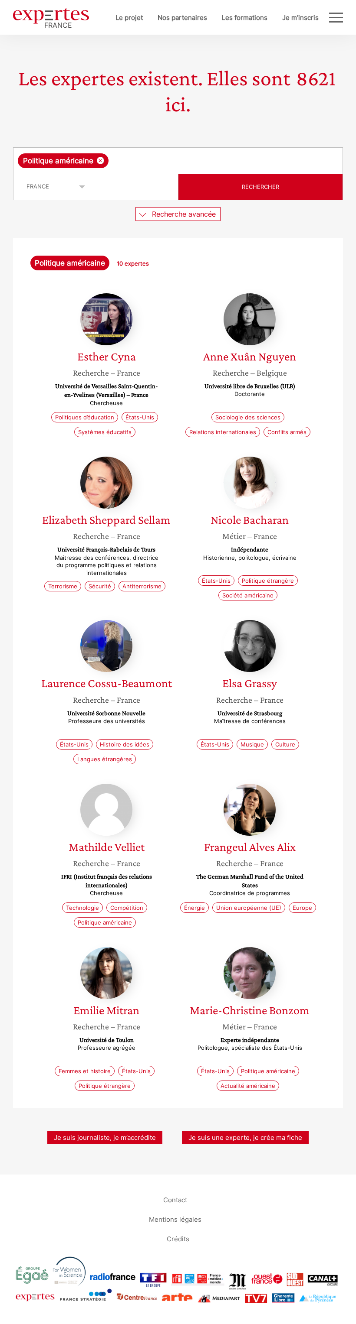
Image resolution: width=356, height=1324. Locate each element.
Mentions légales (175, 1219)
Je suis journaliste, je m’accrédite (105, 1137)
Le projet (129, 17)
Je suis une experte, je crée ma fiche (245, 1137)
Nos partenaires (182, 17)
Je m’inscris (300, 17)
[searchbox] (178, 161)
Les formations (244, 17)
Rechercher (260, 186)
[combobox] (178, 161)
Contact (175, 1199)
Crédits (178, 1238)
